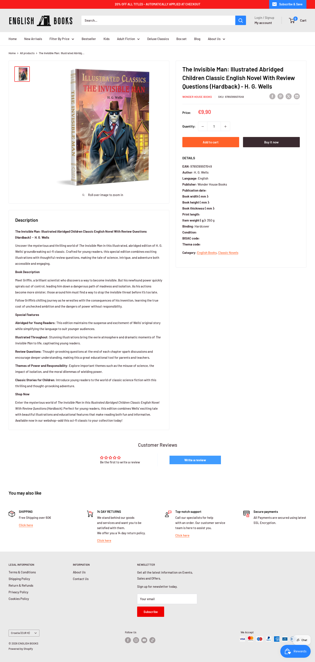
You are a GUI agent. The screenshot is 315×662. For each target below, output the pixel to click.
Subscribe (151, 612)
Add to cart (211, 142)
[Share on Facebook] (272, 96)
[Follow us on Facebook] (128, 640)
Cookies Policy (19, 599)
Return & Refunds (21, 585)
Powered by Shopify (21, 648)
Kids (107, 39)
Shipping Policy (19, 579)
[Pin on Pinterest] (281, 96)
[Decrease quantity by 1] (202, 126)
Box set (181, 39)
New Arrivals (33, 39)
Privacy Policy (18, 592)
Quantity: (188, 126)
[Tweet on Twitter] (289, 96)
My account (263, 23)
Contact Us (80, 579)
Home (13, 39)
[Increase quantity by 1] (225, 126)
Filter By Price (59, 39)
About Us (214, 39)
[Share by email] (297, 96)
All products (27, 53)
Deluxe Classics (158, 39)
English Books (207, 252)
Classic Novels (228, 252)
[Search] (240, 20)
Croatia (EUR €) (20, 633)
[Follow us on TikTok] (152, 640)
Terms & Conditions (22, 572)
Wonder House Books (197, 96)
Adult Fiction (126, 39)
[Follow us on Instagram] (136, 640)
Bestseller (89, 39)
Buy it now (271, 142)
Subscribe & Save (291, 4)
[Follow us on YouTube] (144, 640)
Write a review (195, 460)
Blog (197, 39)
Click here (26, 525)
